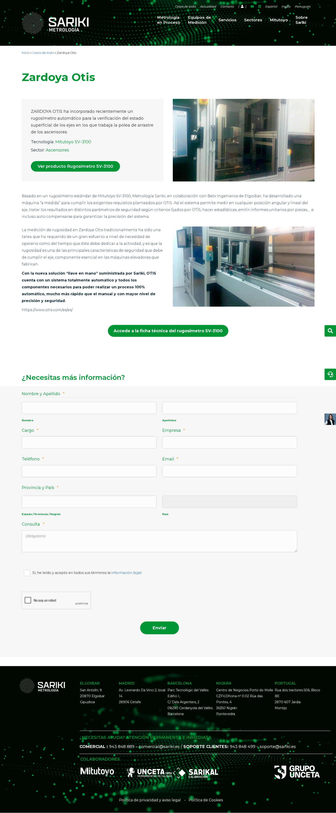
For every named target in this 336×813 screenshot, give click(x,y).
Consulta (33, 524)
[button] (75, 166)
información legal (126, 572)
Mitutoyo (279, 20)
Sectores (253, 20)
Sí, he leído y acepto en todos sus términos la (86, 572)
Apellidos (169, 420)
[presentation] (56, 601)
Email (170, 459)
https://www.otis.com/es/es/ (47, 310)
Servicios (228, 20)
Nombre (27, 420)
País (165, 514)
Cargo (30, 430)
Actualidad (208, 6)
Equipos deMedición (199, 20)
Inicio (25, 52)
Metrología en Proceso (168, 20)
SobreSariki (302, 20)
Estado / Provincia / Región (41, 514)
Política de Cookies (206, 800)
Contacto (227, 6)
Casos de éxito (185, 6)
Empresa (173, 430)
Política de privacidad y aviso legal (150, 800)
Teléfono (33, 459)
